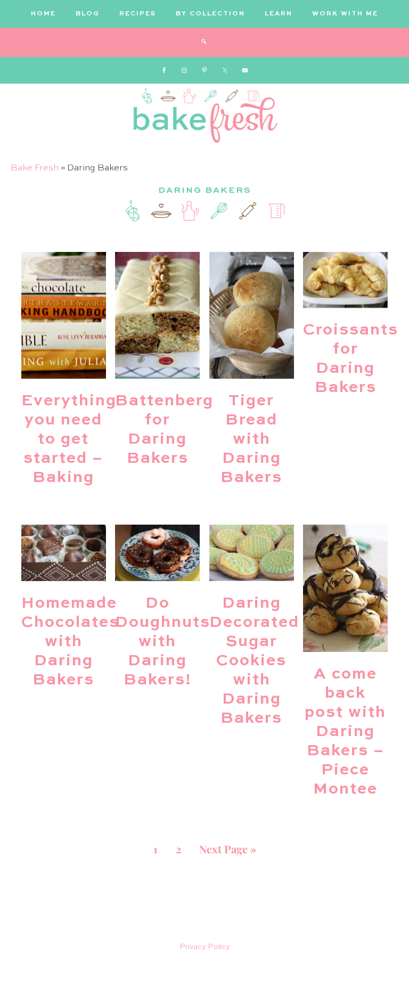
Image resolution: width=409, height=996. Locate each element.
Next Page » (227, 849)
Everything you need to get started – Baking (69, 439)
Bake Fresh (35, 168)
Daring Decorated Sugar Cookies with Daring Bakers (254, 660)
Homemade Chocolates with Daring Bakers (70, 641)
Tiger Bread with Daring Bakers (251, 439)
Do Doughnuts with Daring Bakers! (162, 641)
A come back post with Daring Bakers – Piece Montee (345, 731)
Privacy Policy (204, 947)
